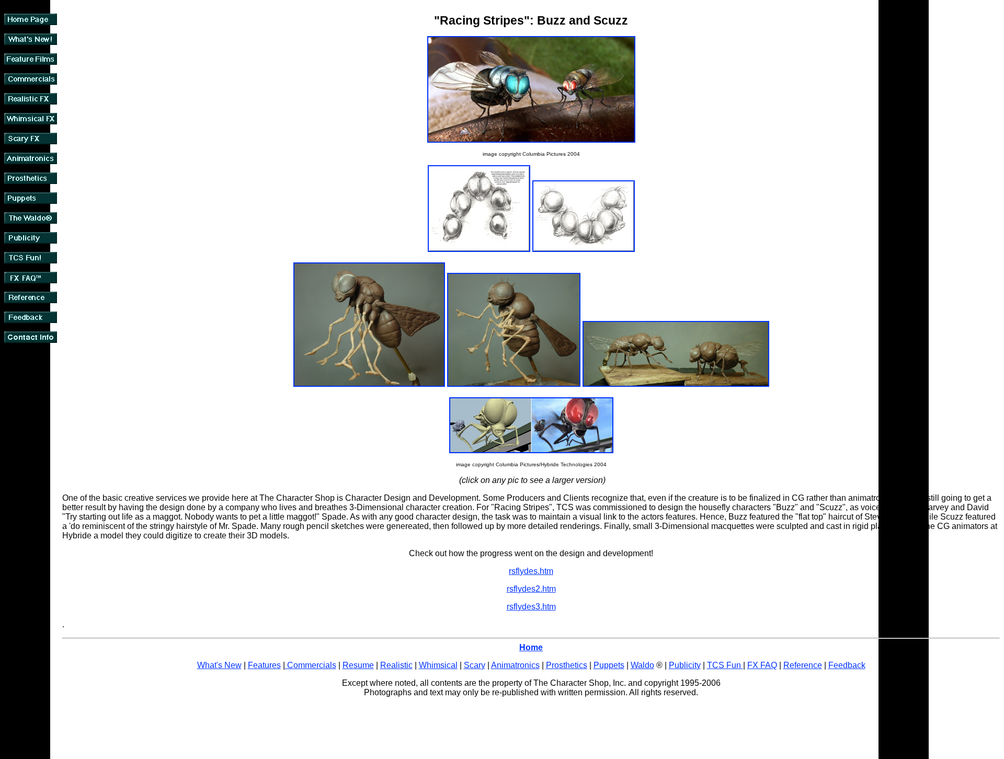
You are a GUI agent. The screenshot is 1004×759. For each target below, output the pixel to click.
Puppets (609, 665)
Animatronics (515, 665)
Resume (358, 665)
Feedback (846, 665)
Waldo (642, 665)
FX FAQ (762, 665)
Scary (474, 665)
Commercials (310, 665)
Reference (802, 665)
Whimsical (438, 665)
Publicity (685, 665)
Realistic (396, 665)
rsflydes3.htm (531, 606)
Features (264, 665)
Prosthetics (566, 665)
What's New (219, 665)
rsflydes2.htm (531, 588)
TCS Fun (725, 665)
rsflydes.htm (531, 571)
